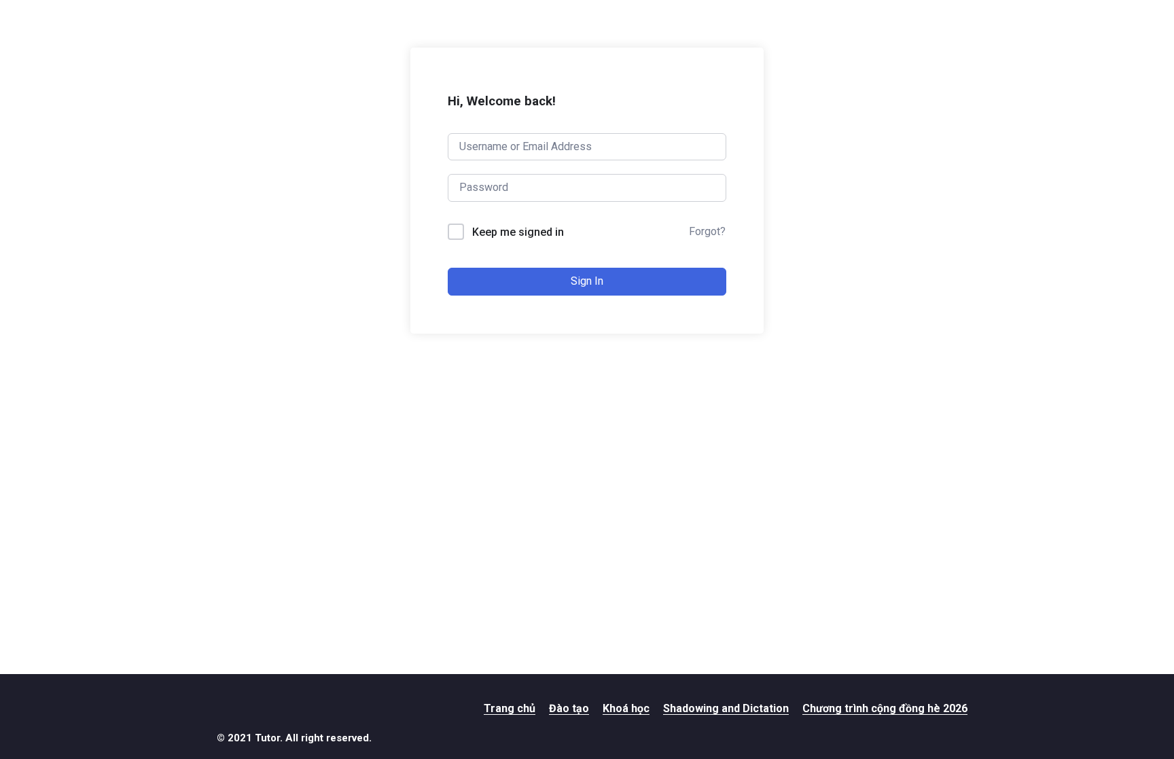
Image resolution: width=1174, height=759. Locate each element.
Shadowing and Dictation (726, 708)
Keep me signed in (518, 232)
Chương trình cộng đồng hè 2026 (884, 708)
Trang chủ (509, 708)
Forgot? (707, 231)
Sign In (587, 281)
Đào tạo (569, 708)
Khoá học (626, 708)
